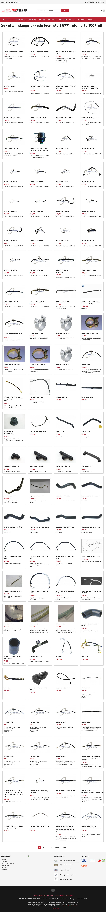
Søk (65, 11)
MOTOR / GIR (63, 20)
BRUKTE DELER (20, 20)
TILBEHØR (81, 20)
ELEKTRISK (32, 20)
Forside (3, 860)
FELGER (72, 20)
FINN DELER (5, 866)
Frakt (35, 895)
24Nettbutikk (56, 908)
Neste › (57, 847)
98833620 (63, 899)
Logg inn (3, 868)
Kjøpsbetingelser (44, 895)
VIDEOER (90, 20)
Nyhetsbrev (69, 895)
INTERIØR (42, 20)
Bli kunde (4, 862)
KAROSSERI (52, 20)
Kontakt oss (4, 870)
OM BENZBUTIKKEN (7, 864)
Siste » (65, 847)
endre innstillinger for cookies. (70, 905)
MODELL (10, 20)
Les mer (58, 905)
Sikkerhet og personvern (57, 895)
